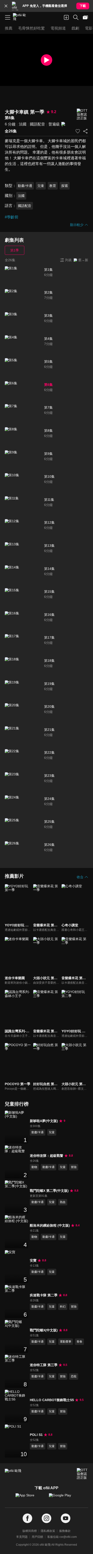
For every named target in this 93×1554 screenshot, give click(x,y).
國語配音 (37, 124)
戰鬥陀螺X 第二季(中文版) (49, 1191)
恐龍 (74, 1376)
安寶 (33, 1260)
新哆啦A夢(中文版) (44, 1121)
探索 (64, 186)
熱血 (63, 1202)
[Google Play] (63, 1497)
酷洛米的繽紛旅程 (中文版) (50, 1225)
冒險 (74, 1167)
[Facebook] (27, 1518)
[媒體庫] (85, 17)
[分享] (85, 131)
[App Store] (30, 1497)
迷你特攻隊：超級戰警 (46, 1156)
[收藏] (78, 131)
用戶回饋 (37, 1537)
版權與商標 (29, 1531)
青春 (79, 1341)
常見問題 (22, 1537)
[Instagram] (46, 1518)
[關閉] (6, 6)
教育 (52, 186)
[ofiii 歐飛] (21, 17)
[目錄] (7, 17)
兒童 (40, 186)
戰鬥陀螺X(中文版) (44, 1330)
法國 (22, 124)
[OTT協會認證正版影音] (82, 114)
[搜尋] (76, 17)
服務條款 (65, 1531)
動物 (34, 1167)
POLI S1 (36, 1435)
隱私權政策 (48, 1531)
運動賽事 (65, 1341)
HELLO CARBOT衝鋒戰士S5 (52, 1400)
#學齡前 (11, 217)
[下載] (66, 17)
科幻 (63, 1306)
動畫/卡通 (25, 186)
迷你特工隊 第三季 (43, 1365)
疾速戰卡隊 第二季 (43, 1295)
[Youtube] (65, 1518)
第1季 (14, 250)
